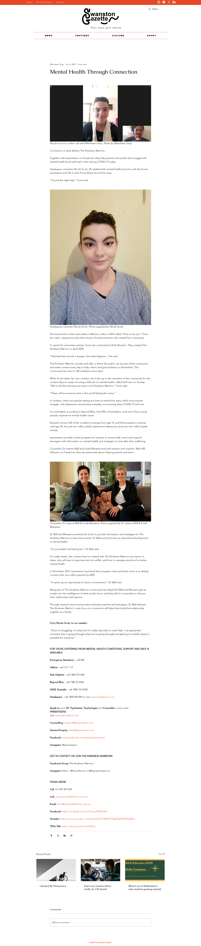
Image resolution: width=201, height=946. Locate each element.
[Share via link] (71, 835)
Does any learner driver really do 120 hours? (97, 887)
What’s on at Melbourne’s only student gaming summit (144, 887)
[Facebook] (164, 2)
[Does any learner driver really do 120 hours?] (100, 870)
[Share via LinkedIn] (64, 835)
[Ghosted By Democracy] (56, 870)
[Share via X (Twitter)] (58, 835)
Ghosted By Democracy (53, 886)
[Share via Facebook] (51, 835)
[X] (169, 2)
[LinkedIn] (174, 2)
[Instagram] (159, 2)
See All (162, 854)
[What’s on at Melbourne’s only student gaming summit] (145, 870)
